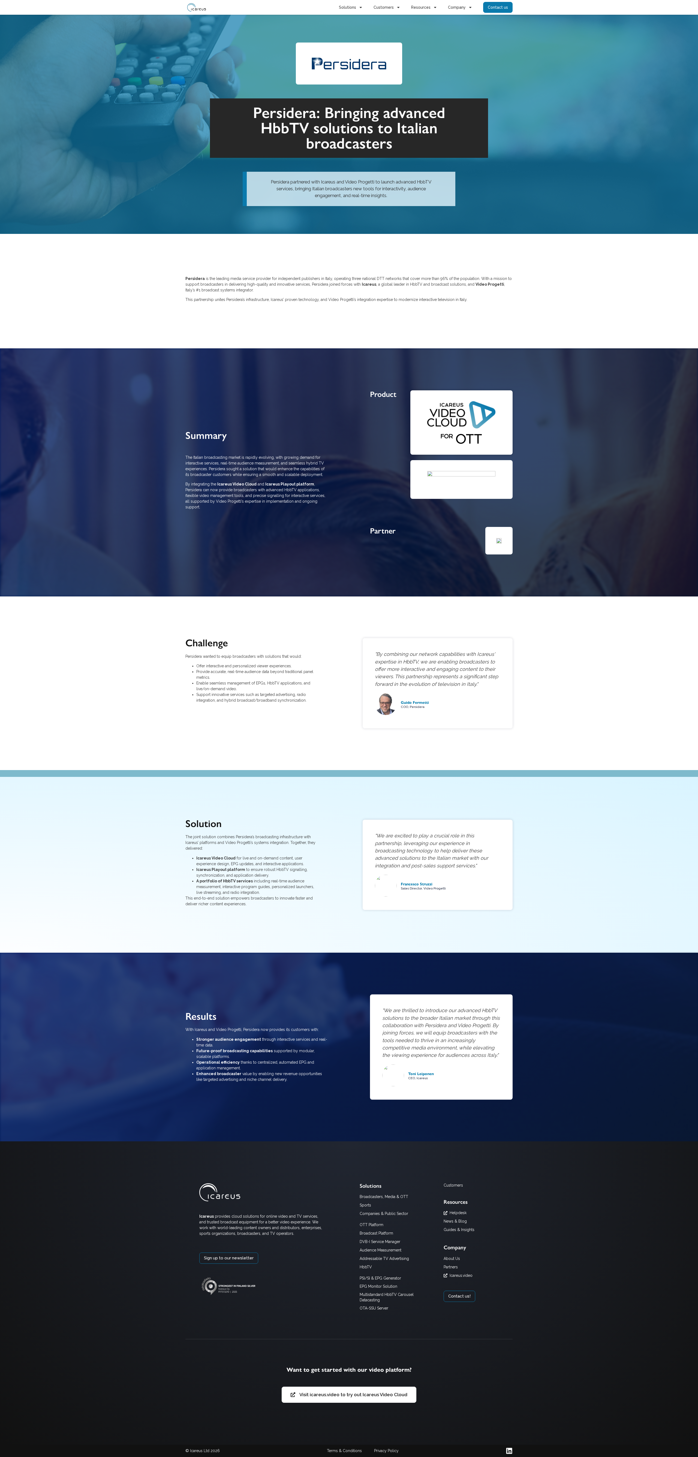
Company (457, 7)
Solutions (347, 7)
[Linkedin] (509, 1450)
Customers (384, 7)
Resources (421, 7)
